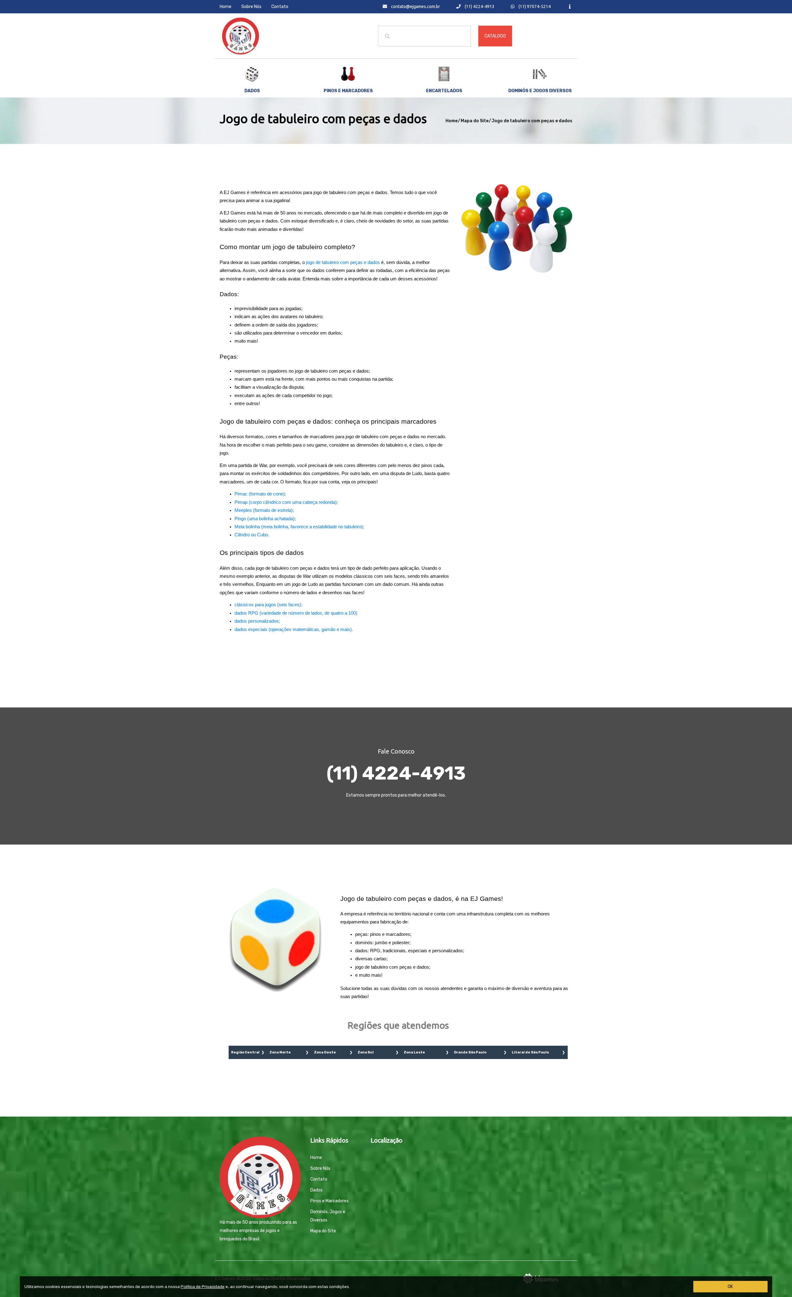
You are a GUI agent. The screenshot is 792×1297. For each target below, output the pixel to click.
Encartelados (444, 90)
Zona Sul (366, 1052)
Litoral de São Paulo (530, 1052)
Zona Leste (414, 1052)
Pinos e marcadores (348, 90)
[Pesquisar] (387, 36)
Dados (252, 90)
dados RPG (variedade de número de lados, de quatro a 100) (296, 613)
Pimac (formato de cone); (260, 493)
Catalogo (495, 36)
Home (225, 6)
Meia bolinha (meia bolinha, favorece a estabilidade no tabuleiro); (299, 526)
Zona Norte (280, 1052)
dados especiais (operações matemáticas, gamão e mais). (294, 629)
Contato (279, 6)
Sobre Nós (251, 6)
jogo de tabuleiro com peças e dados (343, 262)
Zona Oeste (325, 1052)
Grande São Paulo (470, 1052)
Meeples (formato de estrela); (264, 510)
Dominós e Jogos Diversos (540, 90)
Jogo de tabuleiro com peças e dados (532, 120)
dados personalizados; (257, 621)
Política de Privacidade (203, 1286)
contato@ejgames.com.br (415, 6)
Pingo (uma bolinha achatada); (265, 518)
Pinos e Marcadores (329, 1201)
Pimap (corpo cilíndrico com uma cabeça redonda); (286, 502)
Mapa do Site (475, 120)
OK (730, 1286)
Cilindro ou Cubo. (252, 534)
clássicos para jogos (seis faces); (268, 604)
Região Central (245, 1052)
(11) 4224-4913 (479, 6)
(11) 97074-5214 (534, 6)
